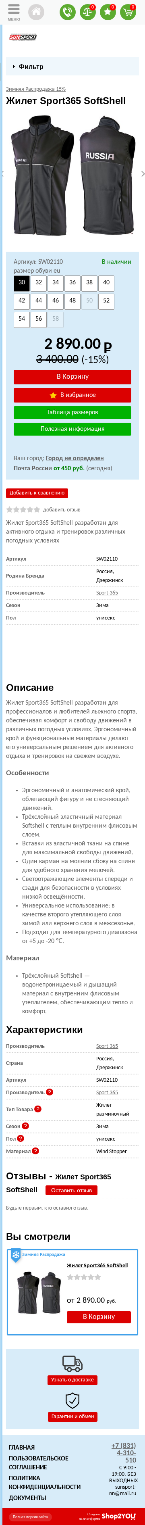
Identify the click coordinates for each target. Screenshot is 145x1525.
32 (38, 283)
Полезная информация (73, 429)
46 (55, 301)
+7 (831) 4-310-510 (124, 1453)
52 (106, 301)
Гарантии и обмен (73, 1417)
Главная (22, 1448)
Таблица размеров (72, 412)
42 (22, 301)
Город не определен (75, 458)
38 (89, 283)
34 (55, 283)
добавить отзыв (62, 510)
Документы (27, 1498)
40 (106, 283)
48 (72, 301)
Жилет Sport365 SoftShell (97, 1266)
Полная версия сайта (30, 1517)
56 (38, 319)
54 (22, 319)
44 (38, 301)
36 (72, 283)
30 (22, 283)
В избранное (77, 395)
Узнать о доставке (72, 1380)
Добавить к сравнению (37, 493)
